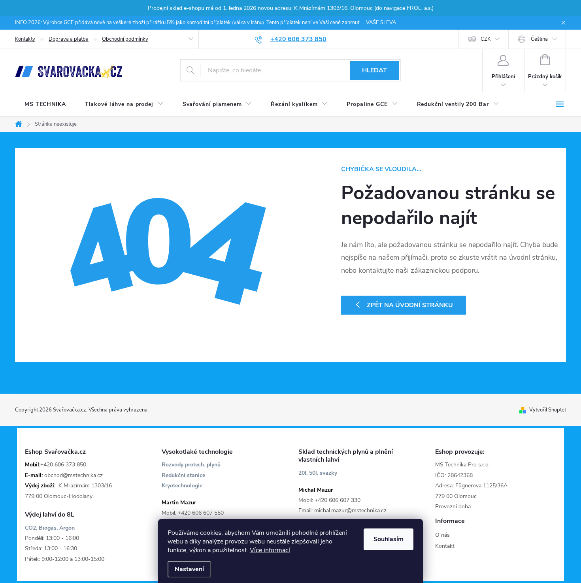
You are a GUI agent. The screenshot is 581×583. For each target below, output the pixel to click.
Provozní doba (453, 506)
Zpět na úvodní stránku (410, 305)
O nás (442, 535)
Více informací (270, 550)
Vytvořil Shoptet (547, 409)
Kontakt (445, 546)
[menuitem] (45, 104)
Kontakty (25, 39)
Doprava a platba (69, 39)
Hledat (374, 70)
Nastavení (189, 569)
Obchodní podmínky (125, 39)
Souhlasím (389, 539)
